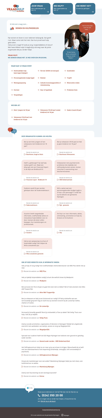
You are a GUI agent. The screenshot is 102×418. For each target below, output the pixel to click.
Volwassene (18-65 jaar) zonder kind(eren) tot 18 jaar (50, 111)
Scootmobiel (71, 71)
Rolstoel (42, 78)
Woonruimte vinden (73, 83)
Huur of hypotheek (46, 90)
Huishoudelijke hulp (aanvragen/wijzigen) (20, 72)
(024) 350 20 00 (52, 395)
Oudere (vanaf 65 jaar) (74, 110)
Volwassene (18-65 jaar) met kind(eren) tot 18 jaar (23, 118)
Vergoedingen (18, 95)
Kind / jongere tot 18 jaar (22, 110)
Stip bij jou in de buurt (48, 401)
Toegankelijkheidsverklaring (51, 410)
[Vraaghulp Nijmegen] (15, 8)
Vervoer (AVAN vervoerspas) (49, 71)
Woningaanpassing (20, 83)
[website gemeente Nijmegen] (65, 415)
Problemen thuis (72, 90)
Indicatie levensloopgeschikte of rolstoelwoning (50, 84)
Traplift (69, 78)
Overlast (16, 90)
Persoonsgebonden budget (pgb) (24, 78)
